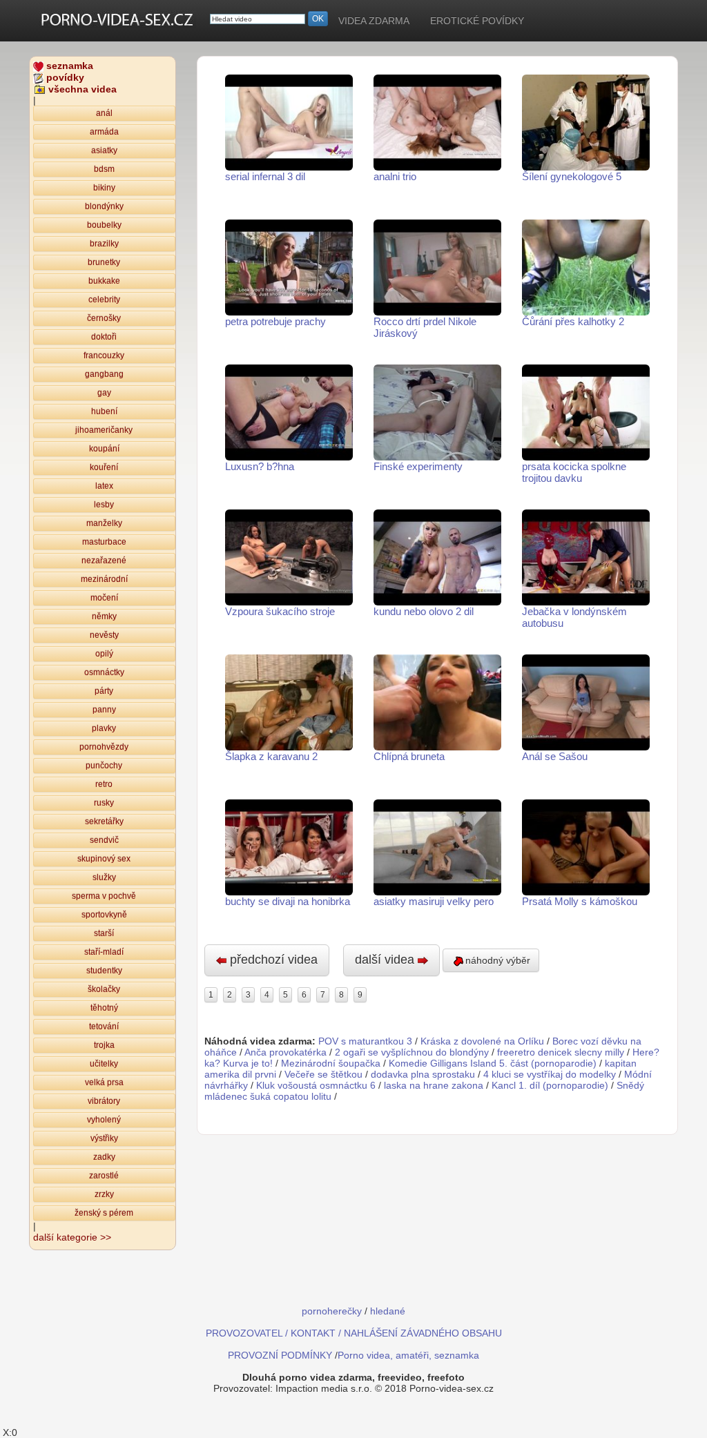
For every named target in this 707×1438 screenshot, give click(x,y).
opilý (104, 654)
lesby (104, 504)
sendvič (104, 840)
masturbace (104, 542)
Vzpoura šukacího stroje (280, 611)
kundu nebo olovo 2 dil (424, 611)
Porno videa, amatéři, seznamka (408, 1355)
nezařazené (103, 560)
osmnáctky (104, 672)
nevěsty (104, 635)
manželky (104, 523)
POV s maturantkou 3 (365, 1041)
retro (104, 784)
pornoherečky (332, 1310)
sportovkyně (104, 915)
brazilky (104, 244)
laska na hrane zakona (433, 1085)
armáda (104, 132)
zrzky (104, 1194)
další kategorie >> (72, 1237)
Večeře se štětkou (323, 1074)
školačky (104, 989)
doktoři (104, 337)
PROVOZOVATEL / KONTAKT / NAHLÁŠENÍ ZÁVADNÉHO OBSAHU (354, 1333)
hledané (387, 1310)
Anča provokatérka (285, 1052)
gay (104, 393)
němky (104, 616)
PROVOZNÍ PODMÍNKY (280, 1355)
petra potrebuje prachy (275, 321)
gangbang (104, 374)
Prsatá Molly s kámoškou (579, 901)
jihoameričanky (104, 430)
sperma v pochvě (104, 896)
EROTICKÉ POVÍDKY (477, 20)
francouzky (104, 355)
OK (318, 18)
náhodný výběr (497, 960)
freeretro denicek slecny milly (560, 1052)
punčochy (104, 765)
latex (104, 486)
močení (104, 598)
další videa (386, 959)
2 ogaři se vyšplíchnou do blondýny (412, 1052)
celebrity (104, 299)
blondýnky (104, 206)
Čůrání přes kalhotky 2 (573, 321)
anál (104, 113)
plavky (104, 728)
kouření (104, 467)
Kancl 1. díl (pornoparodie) (550, 1085)
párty (104, 691)
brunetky (104, 262)
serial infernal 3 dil (265, 176)
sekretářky (104, 821)
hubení (104, 411)
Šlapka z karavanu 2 (271, 756)
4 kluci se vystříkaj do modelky (549, 1074)
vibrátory (104, 1101)
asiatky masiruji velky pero (434, 901)
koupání (104, 449)
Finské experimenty (418, 466)
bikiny (104, 188)
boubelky (104, 225)
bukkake (104, 281)
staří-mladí (104, 952)
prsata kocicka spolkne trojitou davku (574, 472)
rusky (104, 803)
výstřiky (104, 1138)
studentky (104, 970)
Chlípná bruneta (409, 756)
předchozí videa (272, 959)
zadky (104, 1157)
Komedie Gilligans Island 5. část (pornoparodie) (493, 1063)
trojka (104, 1045)
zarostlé (104, 1175)
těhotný (104, 1008)
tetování (104, 1026)
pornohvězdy (103, 747)
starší (104, 933)
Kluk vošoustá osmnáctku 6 (316, 1085)
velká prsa (104, 1082)
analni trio (395, 176)
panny (104, 710)
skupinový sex (103, 859)
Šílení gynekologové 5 (571, 176)
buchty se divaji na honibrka (287, 901)
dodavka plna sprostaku (423, 1074)
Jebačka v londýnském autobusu (574, 617)
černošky (104, 318)
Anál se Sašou (555, 756)
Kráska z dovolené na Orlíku (482, 1041)
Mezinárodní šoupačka (330, 1063)
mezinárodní (104, 579)
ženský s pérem (104, 1213)
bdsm (104, 169)
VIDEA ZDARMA (373, 20)
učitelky (104, 1064)
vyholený (104, 1120)
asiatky (104, 150)
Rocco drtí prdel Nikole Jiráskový (425, 327)
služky (104, 877)
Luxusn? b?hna (259, 466)
